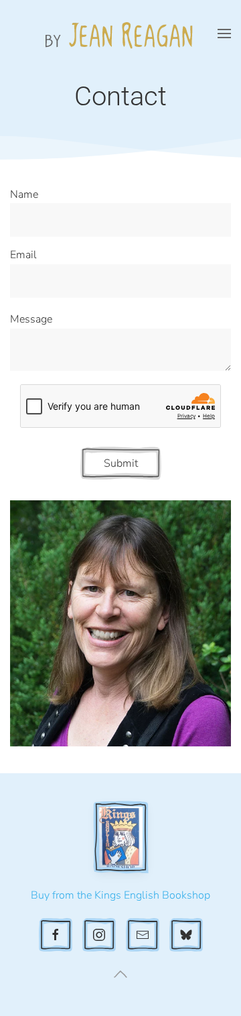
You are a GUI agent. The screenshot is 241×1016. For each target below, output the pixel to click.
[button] (224, 33)
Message (31, 319)
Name (24, 194)
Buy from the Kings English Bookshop (120, 895)
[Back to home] (120, 33)
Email (23, 254)
